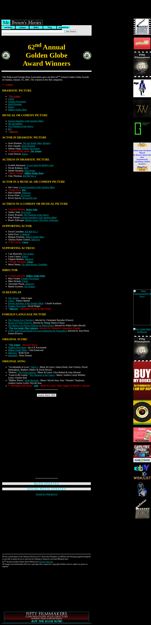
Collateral (24, 234)
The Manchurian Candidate (34, 264)
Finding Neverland (17, 101)
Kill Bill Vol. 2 (29, 176)
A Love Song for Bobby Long (40, 165)
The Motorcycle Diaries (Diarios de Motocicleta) (31, 325)
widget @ (77, 34)
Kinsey (11, 107)
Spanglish (12, 355)
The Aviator (36, 151)
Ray (10, 129)
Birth (26, 168)
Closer (11, 99)
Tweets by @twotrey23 (47, 494)
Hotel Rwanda (15, 104)
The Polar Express (27, 372)
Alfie (36, 385)
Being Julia (31, 209)
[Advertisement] (75, 6)
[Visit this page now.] (142, 48)
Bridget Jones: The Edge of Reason (41, 220)
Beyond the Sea (29, 198)
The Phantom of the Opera (20, 126)
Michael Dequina (46, 562)
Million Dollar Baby (17, 109)
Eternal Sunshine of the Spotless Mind (25, 121)
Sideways (26, 192)
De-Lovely (26, 195)
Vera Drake (29, 170)
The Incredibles (15, 123)
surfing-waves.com (86, 34)
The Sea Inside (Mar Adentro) (36, 143)
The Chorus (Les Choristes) (21, 320)
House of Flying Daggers (20, 323)
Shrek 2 (34, 367)
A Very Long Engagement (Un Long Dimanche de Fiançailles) (37, 331)
